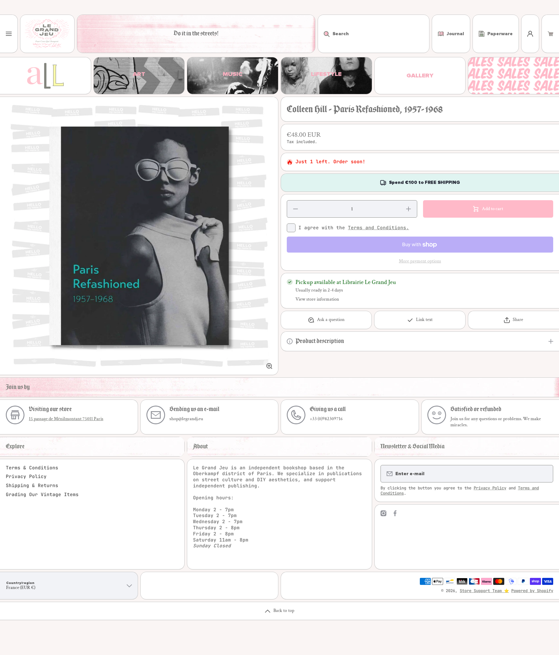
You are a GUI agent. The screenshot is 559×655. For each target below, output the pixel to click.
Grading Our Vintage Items (42, 494)
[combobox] (373, 34)
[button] (550, 34)
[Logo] (47, 34)
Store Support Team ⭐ (484, 590)
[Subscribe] (545, 473)
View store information (317, 299)
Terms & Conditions (32, 468)
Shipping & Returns (32, 485)
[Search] (324, 34)
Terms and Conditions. (378, 228)
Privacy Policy (26, 476)
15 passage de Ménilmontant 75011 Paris (66, 419)
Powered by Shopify (532, 590)
